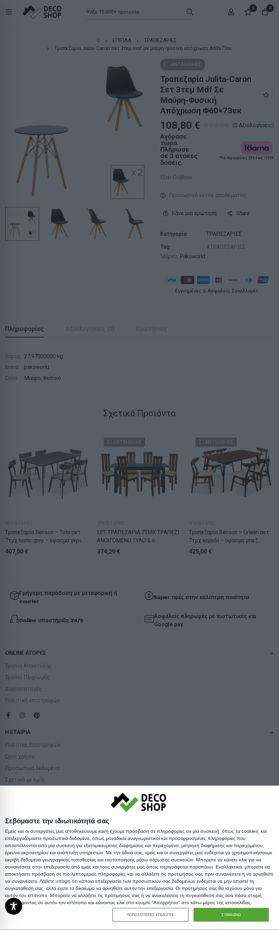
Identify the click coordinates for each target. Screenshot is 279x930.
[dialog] (139, 858)
